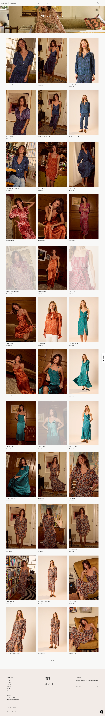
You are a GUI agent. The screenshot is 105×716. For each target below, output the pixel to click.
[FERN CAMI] (52, 371)
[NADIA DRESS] (52, 164)
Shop (31, 3)
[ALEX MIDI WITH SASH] (52, 578)
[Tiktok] (49, 684)
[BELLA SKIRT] (52, 216)
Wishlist (9, 695)
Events (8, 691)
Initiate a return (11, 697)
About (8, 680)
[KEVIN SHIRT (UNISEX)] (21, 164)
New (27, 3)
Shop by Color (47, 3)
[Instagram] (46, 684)
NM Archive (10, 693)
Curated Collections (57, 3)
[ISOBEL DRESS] (52, 629)
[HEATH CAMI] (21, 319)
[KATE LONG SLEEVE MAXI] (21, 629)
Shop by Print (38, 3)
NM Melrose (10, 688)
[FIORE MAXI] (83, 164)
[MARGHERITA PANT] (83, 112)
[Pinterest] (52, 684)
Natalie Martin (13, 711)
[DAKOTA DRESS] (83, 423)
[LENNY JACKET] (83, 526)
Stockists (9, 686)
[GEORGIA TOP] (52, 319)
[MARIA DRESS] (21, 526)
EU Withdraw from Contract (92, 707)
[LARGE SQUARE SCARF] (52, 112)
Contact (9, 684)
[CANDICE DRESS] (83, 319)
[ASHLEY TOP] (83, 60)
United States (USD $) (11, 707)
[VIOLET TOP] (21, 60)
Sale (77, 3)
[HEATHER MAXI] (52, 268)
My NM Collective (69, 3)
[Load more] (52, 660)
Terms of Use (82, 707)
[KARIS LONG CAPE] (21, 474)
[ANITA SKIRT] (52, 60)
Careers (9, 682)
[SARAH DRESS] (21, 216)
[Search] (98, 3)
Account (93, 3)
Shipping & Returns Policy (13, 699)
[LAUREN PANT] (83, 629)
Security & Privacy (75, 707)
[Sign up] (97, 686)
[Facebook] (43, 684)
